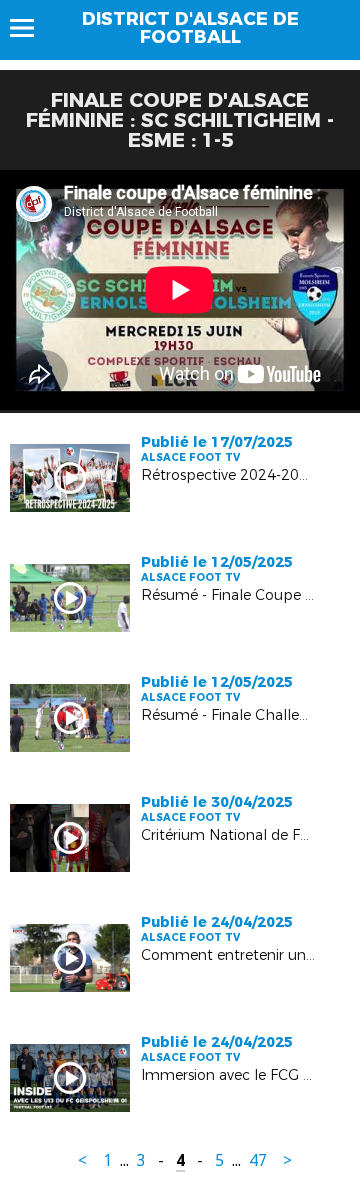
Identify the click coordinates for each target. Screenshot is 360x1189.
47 (258, 1160)
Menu (31, 28)
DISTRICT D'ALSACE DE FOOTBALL (190, 28)
